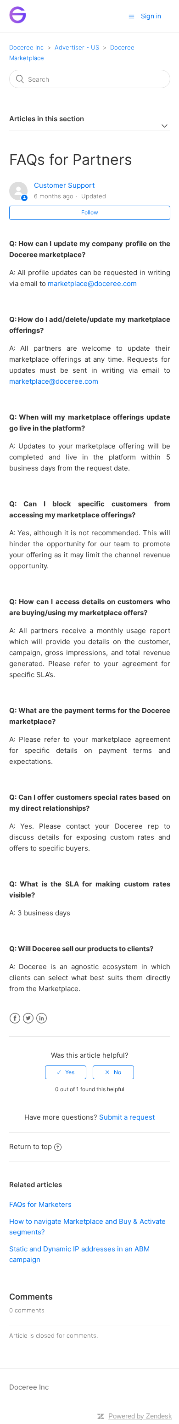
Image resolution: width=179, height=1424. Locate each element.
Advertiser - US (77, 47)
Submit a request (127, 1117)
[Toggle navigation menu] (131, 16)
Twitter (28, 1018)
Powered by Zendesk (140, 1416)
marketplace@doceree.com (92, 283)
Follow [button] (89, 212)
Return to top (30, 1146)
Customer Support (64, 185)
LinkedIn (41, 1018)
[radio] (65, 1072)
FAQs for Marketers (40, 1204)
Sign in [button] (151, 16)
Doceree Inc (26, 47)
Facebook (15, 1018)
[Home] (17, 21)
